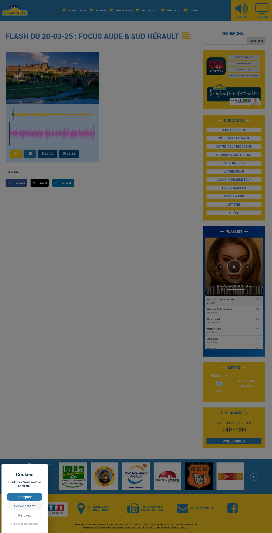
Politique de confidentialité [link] (24, 524)
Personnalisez (24, 506)
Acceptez (25, 497)
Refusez (24, 515)
